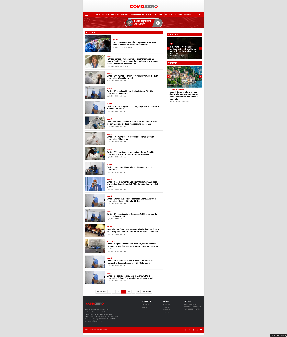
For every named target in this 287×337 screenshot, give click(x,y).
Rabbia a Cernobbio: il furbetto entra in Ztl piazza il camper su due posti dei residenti (183, 94)
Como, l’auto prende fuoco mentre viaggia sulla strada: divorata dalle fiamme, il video (184, 51)
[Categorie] (87, 15)
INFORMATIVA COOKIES (192, 307)
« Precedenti (101, 292)
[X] (197, 329)
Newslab (105, 15)
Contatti (187, 15)
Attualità (111, 241)
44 (118, 292)
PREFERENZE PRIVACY (192, 309)
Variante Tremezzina (154, 15)
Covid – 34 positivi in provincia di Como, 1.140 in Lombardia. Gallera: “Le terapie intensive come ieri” (130, 277)
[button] (143, 22)
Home (98, 15)
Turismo (178, 15)
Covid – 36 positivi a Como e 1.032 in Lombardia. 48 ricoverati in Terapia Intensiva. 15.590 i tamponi (130, 262)
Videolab (169, 15)
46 (129, 292)
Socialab (124, 15)
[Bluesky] (200, 329)
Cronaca (115, 15)
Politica (110, 227)
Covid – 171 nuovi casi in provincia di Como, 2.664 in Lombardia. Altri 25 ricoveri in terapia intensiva (130, 153)
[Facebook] (189, 329)
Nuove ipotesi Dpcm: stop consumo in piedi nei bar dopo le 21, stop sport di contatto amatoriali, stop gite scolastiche (133, 230)
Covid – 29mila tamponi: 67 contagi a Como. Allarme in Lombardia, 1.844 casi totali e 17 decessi (132, 200)
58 (138, 292)
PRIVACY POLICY (190, 305)
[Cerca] (200, 15)
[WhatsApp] (185, 329)
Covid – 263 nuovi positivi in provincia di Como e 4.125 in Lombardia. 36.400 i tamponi (132, 77)
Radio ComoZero (137, 15)
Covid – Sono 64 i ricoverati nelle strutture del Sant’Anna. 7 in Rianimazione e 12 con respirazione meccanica (133, 122)
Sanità (115, 40)
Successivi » (146, 292)
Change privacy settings (278, 335)
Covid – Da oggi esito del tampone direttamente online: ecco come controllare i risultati (134, 43)
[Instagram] (193, 329)
